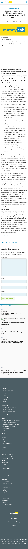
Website (3, 291)
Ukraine (4, 496)
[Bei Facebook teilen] (11, 21)
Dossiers (4, 493)
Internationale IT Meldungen (9, 456)
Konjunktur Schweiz (7, 394)
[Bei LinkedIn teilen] (17, 21)
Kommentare (5, 502)
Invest (3, 430)
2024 (8, 539)
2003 (19, 543)
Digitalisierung (5, 453)
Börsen (3, 441)
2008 (3, 543)
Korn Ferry (6, 235)
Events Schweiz (6, 396)
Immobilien (5, 500)
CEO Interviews (6, 481)
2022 (14, 539)
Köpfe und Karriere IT (7, 458)
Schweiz (4, 388)
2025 (5, 539)
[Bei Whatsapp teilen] (14, 21)
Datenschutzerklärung (14, 522)
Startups (4, 447)
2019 (23, 539)
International (5, 405)
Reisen (3, 474)
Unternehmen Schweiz (7, 390)
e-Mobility (4, 491)
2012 (17, 541)
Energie (4, 489)
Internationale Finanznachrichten (10, 424)
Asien (3, 435)
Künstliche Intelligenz (7, 451)
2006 (9, 543)
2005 (12, 543)
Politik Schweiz (6, 392)
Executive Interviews (7, 483)
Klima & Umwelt (6, 487)
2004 (15, 543)
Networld (4, 464)
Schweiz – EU (5, 498)
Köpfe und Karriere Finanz (8, 426)
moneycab (5, 37)
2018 (26, 539)
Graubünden (5, 399)
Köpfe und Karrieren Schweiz (9, 397)
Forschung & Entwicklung (8, 495)
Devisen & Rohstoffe (7, 443)
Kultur (3, 470)
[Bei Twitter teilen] (8, 21)
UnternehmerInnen (14, 8)
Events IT (4, 460)
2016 (5, 541)
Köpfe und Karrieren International (10, 415)
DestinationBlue (6, 476)
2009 (26, 541)
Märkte (3, 434)
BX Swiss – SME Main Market (9, 422)
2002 (22, 543)
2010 (23, 541)
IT (2, 449)
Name (3, 278)
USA (3, 439)
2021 (17, 539)
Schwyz (4, 401)
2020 (20, 539)
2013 (14, 541)
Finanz (3, 418)
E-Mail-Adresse (5, 285)
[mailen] (20, 21)
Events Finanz (5, 428)
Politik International (7, 409)
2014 (11, 541)
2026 (1, 539)
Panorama (4, 413)
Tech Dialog (5, 462)
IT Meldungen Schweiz (7, 455)
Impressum (14, 518)
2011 (20, 541)
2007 (6, 543)
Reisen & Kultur (6, 468)
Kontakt (14, 525)
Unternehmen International (9, 407)
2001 (25, 543)
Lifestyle (4, 472)
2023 (11, 539)
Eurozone (4, 437)
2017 (2, 541)
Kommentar (4, 257)
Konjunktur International (8, 411)
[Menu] (2, 2)
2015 (8, 541)
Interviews (4, 479)
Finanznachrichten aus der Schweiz (11, 420)
